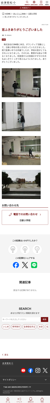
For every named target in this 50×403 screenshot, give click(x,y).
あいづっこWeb (19, 14)
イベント (19, 402)
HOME (8, 14)
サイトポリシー (9, 380)
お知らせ (31, 402)
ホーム (8, 402)
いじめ (6, 326)
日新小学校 (32, 14)
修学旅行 (16, 326)
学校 (42, 402)
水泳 (41, 326)
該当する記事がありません (25, 290)
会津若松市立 (29, 326)
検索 (44, 319)
